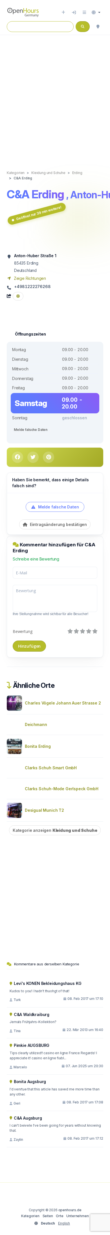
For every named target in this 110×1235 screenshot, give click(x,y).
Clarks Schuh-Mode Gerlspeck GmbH (61, 788)
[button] (96, 12)
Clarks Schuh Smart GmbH (51, 767)
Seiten (48, 1216)
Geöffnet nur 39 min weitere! (39, 213)
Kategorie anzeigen (55, 830)
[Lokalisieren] (98, 26)
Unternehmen (77, 1216)
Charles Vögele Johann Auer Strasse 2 (63, 703)
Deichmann (36, 724)
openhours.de (70, 1210)
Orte (59, 1216)
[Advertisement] (55, 97)
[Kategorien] (84, 12)
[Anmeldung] (74, 12)
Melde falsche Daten (30, 430)
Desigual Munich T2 (44, 810)
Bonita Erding (38, 746)
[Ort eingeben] (63, 12)
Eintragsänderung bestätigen (58, 524)
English (64, 1223)
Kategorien (30, 1216)
